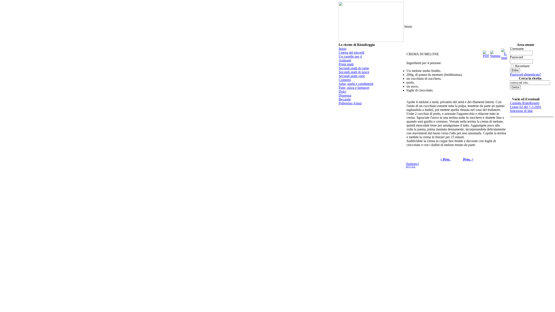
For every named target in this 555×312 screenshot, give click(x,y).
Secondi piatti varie (352, 76)
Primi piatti (346, 64)
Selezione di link (521, 111)
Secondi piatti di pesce (354, 72)
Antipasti (345, 60)
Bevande (345, 99)
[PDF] (486, 53)
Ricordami (522, 66)
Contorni (345, 80)
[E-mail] (504, 53)
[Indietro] (412, 164)
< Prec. (445, 159)
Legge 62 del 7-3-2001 (525, 107)
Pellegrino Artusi (350, 103)
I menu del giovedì (351, 52)
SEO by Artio (410, 167)
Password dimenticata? (525, 74)
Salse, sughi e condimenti (356, 84)
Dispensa (345, 95)
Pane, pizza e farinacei (354, 87)
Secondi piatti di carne (354, 68)
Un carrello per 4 (350, 56)
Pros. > (468, 159)
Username (517, 48)
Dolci (342, 91)
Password (516, 57)
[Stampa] (495, 53)
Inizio (342, 48)
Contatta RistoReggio (524, 103)
